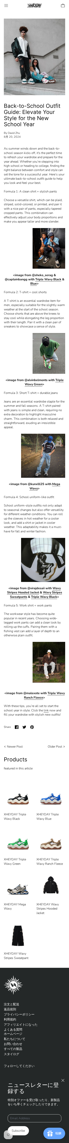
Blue (33, 283)
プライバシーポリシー (19, 1014)
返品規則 (10, 1009)
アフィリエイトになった (21, 1025)
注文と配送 (11, 1004)
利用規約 (10, 1019)
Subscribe (18, 1131)
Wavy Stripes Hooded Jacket (34, 590)
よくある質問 (13, 1030)
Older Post (55, 747)
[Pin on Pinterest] (32, 727)
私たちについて (14, 1039)
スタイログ (11, 1054)
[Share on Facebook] (17, 727)
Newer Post (15, 747)
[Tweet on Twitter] (24, 727)
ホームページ (13, 1034)
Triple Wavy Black (48, 279)
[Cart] (63, 5)
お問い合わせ (13, 1044)
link (46, 710)
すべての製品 (13, 1049)
